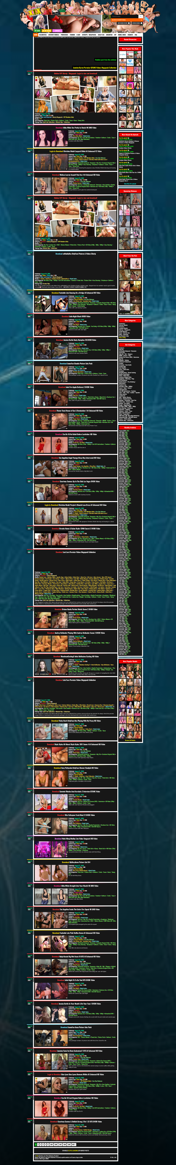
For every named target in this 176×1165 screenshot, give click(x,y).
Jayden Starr (102, 584)
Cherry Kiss (61, 580)
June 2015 (121, 637)
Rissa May (93, 466)
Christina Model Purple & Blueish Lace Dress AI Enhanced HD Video (82, 505)
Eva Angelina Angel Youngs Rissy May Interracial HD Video (80, 457)
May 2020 (121, 546)
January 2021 (122, 534)
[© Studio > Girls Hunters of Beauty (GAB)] (137, 101)
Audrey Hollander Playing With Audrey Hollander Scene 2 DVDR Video (80, 632)
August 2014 (122, 653)
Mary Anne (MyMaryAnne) (80, 870)
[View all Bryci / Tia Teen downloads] (137, 704)
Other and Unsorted (45, 117)
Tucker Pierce (92, 592)
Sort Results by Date (123, 23)
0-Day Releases (123, 331)
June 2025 (122, 452)
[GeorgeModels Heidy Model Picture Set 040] (135, 309)
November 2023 (123, 481)
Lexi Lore (60, 587)
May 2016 (121, 620)
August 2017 (122, 597)
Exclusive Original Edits (108, 163)
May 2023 (121, 491)
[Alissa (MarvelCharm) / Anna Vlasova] (122, 93)
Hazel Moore (64, 584)
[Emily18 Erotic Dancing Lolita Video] (135, 297)
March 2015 (122, 642)
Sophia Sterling (56, 592)
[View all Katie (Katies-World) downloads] (130, 667)
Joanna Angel (38, 585)
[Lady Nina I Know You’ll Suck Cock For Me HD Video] (135, 263)
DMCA (47, 1159)
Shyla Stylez (76, 753)
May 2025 (121, 454)
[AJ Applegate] (130, 124)
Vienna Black (101, 592)
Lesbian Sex (52, 245)
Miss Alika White (77, 136)
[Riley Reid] (130, 93)
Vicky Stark (89, 729)
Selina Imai (109, 590)
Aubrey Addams (66, 705)
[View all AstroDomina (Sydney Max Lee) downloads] (130, 689)
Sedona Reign (101, 590)
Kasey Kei (60, 585)
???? (40, 119)
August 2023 (122, 486)
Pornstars (64, 35)
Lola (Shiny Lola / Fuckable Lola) (82, 301)
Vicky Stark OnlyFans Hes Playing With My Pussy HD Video (80, 720)
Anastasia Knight (39, 579)
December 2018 (123, 572)
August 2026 (122, 431)
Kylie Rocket (108, 585)
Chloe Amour (69, 580)
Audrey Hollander (78, 641)
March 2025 (122, 457)
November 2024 (123, 463)
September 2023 (123, 485)
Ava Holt (76, 579)
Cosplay (121, 363)
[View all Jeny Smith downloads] (122, 735)
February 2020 (123, 551)
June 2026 (122, 434)
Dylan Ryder (85, 537)
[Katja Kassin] (122, 101)
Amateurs (121, 348)
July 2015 (121, 636)
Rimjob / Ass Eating (91, 326)
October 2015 (122, 631)
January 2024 (122, 478)
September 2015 (123, 632)
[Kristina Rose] (130, 116)
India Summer (55, 707)
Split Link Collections (49, 122)
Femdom (72, 35)
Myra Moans (84, 589)
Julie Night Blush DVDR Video (79, 316)
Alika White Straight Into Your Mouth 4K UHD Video (79, 885)
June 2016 (121, 619)
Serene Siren (38, 592)
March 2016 (122, 623)
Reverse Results (136, 23)
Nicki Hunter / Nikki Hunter (82, 707)
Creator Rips (46, 284)
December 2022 (123, 498)
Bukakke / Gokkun (124, 360)
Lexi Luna (67, 587)
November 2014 (123, 648)
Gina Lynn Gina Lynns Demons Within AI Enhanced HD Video (82, 1074)
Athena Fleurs (70, 579)
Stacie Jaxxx (101, 707)
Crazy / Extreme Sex (124, 333)
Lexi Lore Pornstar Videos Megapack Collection (79, 552)
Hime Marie (72, 584)
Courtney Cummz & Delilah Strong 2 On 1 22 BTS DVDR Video (80, 1121)
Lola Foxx (71, 707)
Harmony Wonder (47, 584)
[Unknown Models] (137, 54)
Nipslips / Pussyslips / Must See (127, 400)
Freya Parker (95, 582)
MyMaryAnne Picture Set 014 (79, 862)
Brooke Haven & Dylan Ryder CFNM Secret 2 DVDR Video (79, 528)
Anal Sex (80, 185)
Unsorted (109, 35)
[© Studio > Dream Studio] (122, 70)
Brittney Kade (104, 579)
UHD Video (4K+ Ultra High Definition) (79, 139)
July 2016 (121, 617)
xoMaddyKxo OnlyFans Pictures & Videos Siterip (79, 253)
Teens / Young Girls (79, 120)
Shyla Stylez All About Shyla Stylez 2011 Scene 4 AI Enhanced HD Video (79, 744)
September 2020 (123, 540)
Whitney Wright (39, 594)
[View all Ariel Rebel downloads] (122, 689)
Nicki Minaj (76, 847)
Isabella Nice (80, 584)
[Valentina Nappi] (137, 116)
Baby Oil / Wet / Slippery (85, 778)
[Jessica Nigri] (137, 70)
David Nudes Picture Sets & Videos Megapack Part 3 (128, 180)
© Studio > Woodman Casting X (81, 665)
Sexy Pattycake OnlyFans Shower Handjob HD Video (79, 767)
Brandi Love (90, 705)
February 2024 (123, 477)
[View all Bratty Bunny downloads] (130, 704)
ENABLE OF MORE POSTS (75, 1150)
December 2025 (123, 443)
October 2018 (122, 575)
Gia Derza (110, 582)
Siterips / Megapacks (89, 35)
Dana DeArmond (111, 580)
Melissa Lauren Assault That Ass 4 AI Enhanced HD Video (80, 174)
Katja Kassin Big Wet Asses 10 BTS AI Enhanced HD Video (79, 956)
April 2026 (122, 437)
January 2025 (122, 460)
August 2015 (122, 634)
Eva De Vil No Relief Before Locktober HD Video (80, 434)
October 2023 (122, 483)
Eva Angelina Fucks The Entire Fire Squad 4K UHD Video (80, 909)
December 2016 (123, 609)
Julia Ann (46, 585)
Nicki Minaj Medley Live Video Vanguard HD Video (80, 838)
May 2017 (121, 602)
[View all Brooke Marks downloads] (137, 697)
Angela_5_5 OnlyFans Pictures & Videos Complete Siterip (129, 154)
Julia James (53, 585)
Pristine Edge (56, 590)
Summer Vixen (73, 592)
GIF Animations (123, 380)
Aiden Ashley (68, 577)
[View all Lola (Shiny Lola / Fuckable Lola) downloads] (137, 712)
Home (35, 35)
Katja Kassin (76, 965)
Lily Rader (86, 587)
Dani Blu (37, 582)
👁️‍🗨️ (105, 466)
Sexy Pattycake (90, 776)
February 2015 (122, 643)
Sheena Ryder (47, 592)
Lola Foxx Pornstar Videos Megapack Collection (79, 680)
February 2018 (122, 588)
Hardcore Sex (94, 186)
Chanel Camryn (44, 580)
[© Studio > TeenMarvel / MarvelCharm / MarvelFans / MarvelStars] (130, 54)
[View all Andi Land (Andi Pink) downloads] (122, 697)
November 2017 (123, 592)
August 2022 (122, 505)
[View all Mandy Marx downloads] (137, 682)
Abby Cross (42, 705)
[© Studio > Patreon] (130, 70)
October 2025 (122, 446)
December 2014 (123, 646)
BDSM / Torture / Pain (109, 421)
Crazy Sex (101, 35)
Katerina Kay (64, 707)
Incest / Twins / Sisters (125, 388)
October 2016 (122, 612)
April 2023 (122, 492)
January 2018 (122, 589)
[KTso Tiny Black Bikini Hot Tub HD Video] (124, 275)
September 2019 (123, 559)
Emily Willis (66, 582)
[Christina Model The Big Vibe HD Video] (135, 275)
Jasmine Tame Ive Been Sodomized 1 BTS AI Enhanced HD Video (79, 1050)
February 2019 (123, 569)
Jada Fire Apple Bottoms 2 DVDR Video (80, 387)
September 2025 (123, 448)
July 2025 (121, 451)
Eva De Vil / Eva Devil (79, 442)
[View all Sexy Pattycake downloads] (130, 697)
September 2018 (123, 577)
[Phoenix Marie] (122, 85)
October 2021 (122, 520)
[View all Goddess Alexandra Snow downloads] (122, 674)
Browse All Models (130, 740)
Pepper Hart (47, 590)
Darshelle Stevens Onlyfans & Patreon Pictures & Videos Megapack (129, 142)
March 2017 (122, 605)
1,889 (69, 1144)
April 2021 (122, 529)
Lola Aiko (108, 587)
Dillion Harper (39, 707)
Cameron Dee (98, 705)
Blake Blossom (84, 579)
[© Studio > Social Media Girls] (130, 85)
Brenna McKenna (94, 579)
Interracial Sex (85, 424)
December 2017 (123, 591)
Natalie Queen (93, 589)
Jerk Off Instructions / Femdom (92, 138)
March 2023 (122, 494)
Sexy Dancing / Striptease (91, 164)
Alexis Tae (84, 577)
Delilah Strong (88, 1130)
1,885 (51, 1144)
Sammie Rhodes (77, 800)
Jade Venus (88, 584)
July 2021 (121, 525)
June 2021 (121, 526)
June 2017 (121, 600)
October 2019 (122, 557)
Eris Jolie (88, 582)
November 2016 (123, 611)
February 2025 (123, 458)
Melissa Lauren (77, 183)
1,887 (60, 1144)
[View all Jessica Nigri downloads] (122, 719)
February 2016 (123, 625)
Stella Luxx (65, 592)
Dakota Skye (102, 580)
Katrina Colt (67, 585)
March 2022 (122, 512)
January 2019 (122, 571)
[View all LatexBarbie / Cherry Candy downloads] (122, 712)
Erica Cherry (81, 582)
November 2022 (123, 500)
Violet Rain (109, 592)
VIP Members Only (69, 117)
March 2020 (122, 549)
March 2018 (122, 586)
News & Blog (122, 337)
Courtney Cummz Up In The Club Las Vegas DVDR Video (80, 481)
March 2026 (122, 438)
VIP (115, 35)
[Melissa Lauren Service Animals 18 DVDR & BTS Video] (124, 263)
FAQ (136, 35)
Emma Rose (73, 582)
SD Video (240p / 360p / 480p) (94, 245)
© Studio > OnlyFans (45, 279)
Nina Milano (101, 589)
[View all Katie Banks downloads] (122, 727)
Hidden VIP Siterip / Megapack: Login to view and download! (75, 73)
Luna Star (42, 589)
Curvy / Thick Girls (89, 397)
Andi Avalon (48, 579)
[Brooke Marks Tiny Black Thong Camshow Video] (135, 286)
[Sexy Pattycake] (130, 78)
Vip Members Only (124, 336)
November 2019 (123, 555)
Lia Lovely (74, 587)
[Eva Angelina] (137, 85)
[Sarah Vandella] (122, 124)
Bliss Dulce (83, 705)
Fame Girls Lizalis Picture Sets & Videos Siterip (129, 166)
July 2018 (121, 580)
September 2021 (123, 522)
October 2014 (122, 649)
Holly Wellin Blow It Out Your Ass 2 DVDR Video (130, 173)
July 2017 (121, 599)
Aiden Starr (76, 577)
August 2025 (122, 449)
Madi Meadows (60, 589)
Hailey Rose (38, 584)
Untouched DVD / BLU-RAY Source (79, 328)
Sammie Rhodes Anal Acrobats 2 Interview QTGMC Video (80, 791)
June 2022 (122, 508)
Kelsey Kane (75, 585)
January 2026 (122, 441)
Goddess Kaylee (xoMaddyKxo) (60, 279)
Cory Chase (94, 580)
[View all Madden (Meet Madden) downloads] (137, 667)
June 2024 (122, 471)
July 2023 (121, 488)
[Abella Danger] (130, 109)
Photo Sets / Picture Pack (51, 120)
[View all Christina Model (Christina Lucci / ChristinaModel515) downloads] (137, 674)
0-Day (78, 35)
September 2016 (123, 614)
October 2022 (122, 502)
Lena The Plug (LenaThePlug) (49, 587)
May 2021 (121, 528)
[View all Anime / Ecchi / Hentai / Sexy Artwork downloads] (122, 704)
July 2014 (121, 654)
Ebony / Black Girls (100, 397)
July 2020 (121, 543)
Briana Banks (77, 617)
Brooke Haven (77, 537)
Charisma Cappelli (108, 705)
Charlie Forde (53, 580)
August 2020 (122, 542)
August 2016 (122, 616)
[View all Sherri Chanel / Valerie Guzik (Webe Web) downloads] (130, 682)
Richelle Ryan (74, 590)
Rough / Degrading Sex (125, 405)
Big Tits (80, 138)
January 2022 (122, 515)
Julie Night (76, 325)
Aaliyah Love (42, 577)
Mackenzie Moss (50, 589)
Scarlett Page (92, 590)
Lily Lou (80, 587)
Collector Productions (125, 362)
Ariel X (63, 579)
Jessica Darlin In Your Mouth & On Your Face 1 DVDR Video (80, 1003)
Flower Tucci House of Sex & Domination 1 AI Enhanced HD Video (80, 410)
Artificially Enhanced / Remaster (87, 163)
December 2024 (123, 461)
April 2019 (122, 566)
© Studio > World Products (80, 159)
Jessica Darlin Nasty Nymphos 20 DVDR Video (80, 340)
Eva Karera (47, 707)
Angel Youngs (77, 466)
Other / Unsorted (123, 334)
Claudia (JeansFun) (78, 372)
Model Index (122, 35)
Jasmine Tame (77, 1059)
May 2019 (121, 565)
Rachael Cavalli (65, 590)
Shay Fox (94, 707)
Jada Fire (75, 395)
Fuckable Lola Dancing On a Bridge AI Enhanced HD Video (79, 292)
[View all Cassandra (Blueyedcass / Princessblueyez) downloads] (137, 689)
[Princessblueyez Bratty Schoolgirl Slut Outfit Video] (124, 297)
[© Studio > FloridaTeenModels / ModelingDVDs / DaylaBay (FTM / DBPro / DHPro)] (122, 109)
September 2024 (123, 466)
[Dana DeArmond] (137, 78)
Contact (37, 1159)
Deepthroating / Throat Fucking (81, 595)
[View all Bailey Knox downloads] (130, 712)
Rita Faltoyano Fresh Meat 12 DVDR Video (80, 815)
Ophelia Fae (109, 589)
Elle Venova (52, 582)
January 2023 (122, 497)
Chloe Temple (86, 580)
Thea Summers (83, 592)
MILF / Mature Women (63, 245)
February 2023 (123, 495)
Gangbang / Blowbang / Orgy (126, 379)
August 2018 (122, 579)
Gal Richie (103, 582)
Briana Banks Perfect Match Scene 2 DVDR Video (79, 609)
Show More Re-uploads (130, 184)
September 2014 (123, 651)
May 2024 (121, 472)
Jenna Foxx (110, 584)
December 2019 (123, 554)
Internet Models (53, 35)
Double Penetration (96, 595)
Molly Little (77, 589)
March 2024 (122, 475)
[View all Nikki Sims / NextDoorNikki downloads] (122, 667)
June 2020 (122, 545)
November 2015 (123, 629)
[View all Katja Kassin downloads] (130, 727)
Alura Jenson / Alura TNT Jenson (102, 577)
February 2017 (122, 606)
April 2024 (122, 474)
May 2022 (121, 509)
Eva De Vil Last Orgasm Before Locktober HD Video (80, 1098)
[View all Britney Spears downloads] (130, 674)
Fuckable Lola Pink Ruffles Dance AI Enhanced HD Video (80, 933)
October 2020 (122, 539)
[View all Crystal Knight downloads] (137, 735)
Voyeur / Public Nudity (78, 306)
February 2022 (123, 514)
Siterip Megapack (57, 117)
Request (130, 35)
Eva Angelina (85, 466)
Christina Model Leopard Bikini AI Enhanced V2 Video (82, 151)
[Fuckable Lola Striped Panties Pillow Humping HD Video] (124, 286)
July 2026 (121, 432)
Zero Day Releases (101, 158)
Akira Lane (58, 705)
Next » (74, 1144)
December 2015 (123, 628)
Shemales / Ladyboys (124, 409)
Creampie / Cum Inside (56, 595)
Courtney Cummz (78, 490)
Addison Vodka (51, 577)
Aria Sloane (56, 579)
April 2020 (122, 548)
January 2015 (122, 645)
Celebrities (43, 35)
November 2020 (123, 537)
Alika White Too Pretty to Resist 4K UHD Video (79, 127)
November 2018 (123, 574)
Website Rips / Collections (63, 122)
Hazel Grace (56, 584)
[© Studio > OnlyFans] (122, 54)
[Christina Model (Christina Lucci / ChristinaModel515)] (137, 62)
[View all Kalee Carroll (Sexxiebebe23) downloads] (137, 719)
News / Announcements (125, 399)
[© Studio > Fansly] (130, 62)
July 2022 (121, 506)
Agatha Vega (60, 577)
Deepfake (121, 371)
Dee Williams (44, 582)
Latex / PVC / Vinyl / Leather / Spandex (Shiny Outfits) (129, 393)
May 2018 (121, 583)
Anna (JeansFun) (77, 1035)
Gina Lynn (76, 1083)
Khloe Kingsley (93, 585)
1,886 (56, 1144)
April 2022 (122, 511)
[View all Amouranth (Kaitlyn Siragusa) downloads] (130, 735)
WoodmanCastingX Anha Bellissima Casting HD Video (80, 656)
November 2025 (123, 444)
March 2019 (122, 568)
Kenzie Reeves (84, 585)
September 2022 (123, 503)
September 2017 (123, 595)
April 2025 (122, 455)
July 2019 (121, 562)
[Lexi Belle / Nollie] (137, 93)
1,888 (64, 1144)
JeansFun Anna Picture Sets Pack (80, 1027)
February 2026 (123, 440)
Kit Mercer (101, 585)
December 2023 (123, 480)
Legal (43, 1159)
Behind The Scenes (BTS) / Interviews (94, 801)
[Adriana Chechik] (137, 109)
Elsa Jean (59, 582)
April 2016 (122, 622)
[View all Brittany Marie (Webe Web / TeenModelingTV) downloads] (137, 727)
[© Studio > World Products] (122, 62)
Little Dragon (94, 587)
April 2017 (121, 603)
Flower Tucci (76, 419)
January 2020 (122, 552)
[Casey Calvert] (137, 124)
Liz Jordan (101, 587)
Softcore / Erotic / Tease (66, 120)
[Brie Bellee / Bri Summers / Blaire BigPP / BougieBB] (130, 101)
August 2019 (122, 560)
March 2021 (122, 531)
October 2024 (122, 464)
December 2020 (123, 535)
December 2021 (123, 517)
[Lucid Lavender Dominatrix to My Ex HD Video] (124, 309)
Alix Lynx (90, 577)
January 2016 (122, 626)
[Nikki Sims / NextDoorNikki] (122, 116)
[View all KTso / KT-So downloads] (122, 682)
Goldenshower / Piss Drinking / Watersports (127, 382)
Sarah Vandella (83, 590)
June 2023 (122, 489)
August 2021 (122, 523)
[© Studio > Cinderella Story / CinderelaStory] (122, 78)
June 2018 (121, 582)
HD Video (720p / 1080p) (75, 164)
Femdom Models (78, 134)
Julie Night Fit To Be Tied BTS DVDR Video (80, 980)
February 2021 (122, 532)
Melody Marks (69, 589)
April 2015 (122, 640)
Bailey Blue (75, 705)
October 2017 (122, 594)
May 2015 (121, 639)
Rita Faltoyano (77, 823)
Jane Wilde (95, 584)
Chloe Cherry (77, 580)
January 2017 (122, 608)
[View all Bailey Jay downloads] (130, 719)
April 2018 (122, 585)
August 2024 (122, 468)
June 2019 (121, 563)
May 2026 (121, 435)
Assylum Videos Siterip (125, 148)
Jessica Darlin (77, 348)
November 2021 (123, 518)
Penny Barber (39, 590)
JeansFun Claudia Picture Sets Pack (79, 363)
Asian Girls (122, 352)
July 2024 (121, 469)
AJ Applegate (50, 705)
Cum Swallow (106, 185)
